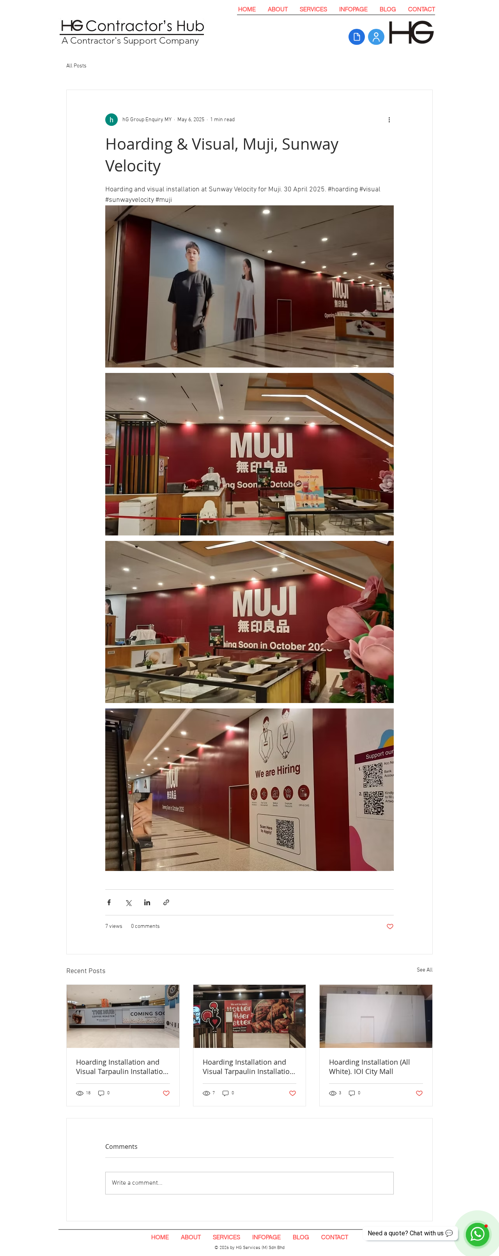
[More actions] (389, 119)
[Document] (357, 37)
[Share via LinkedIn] (147, 902)
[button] (313, 9)
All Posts (76, 66)
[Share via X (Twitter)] (128, 902)
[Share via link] (166, 902)
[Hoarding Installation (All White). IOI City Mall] (376, 1016)
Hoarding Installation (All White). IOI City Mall (369, 1066)
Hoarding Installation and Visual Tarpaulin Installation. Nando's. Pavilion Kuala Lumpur (249, 1066)
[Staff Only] (376, 37)
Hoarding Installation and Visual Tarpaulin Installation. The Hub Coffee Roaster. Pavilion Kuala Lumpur (122, 1066)
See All (425, 970)
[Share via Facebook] (109, 902)
